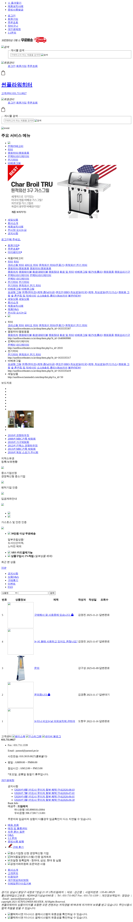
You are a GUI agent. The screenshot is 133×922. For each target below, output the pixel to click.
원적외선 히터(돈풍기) (52, 265)
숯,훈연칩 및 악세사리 (23, 295)
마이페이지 (14, 252)
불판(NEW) (74, 295)
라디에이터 (22, 278)
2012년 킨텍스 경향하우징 (23, 445)
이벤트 (12, 583)
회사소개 (13, 223)
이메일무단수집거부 (19, 883)
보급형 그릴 (14, 292)
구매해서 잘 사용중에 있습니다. (52, 614)
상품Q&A (13, 577)
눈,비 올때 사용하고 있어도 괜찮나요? (56, 641)
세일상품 (13, 219)
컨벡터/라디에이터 (18, 156)
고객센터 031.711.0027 (14, 93)
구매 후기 (18, 847)
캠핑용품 (108, 271)
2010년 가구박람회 (18, 442)
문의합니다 (41, 694)
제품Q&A (13, 309)
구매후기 (13, 580)
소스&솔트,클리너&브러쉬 (52, 295)
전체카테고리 (15, 146)
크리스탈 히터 (16, 265)
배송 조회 (13, 825)
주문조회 (13, 22)
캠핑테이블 (25, 271)
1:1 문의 (12, 838)
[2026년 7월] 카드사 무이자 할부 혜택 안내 (44, 793)
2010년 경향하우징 (18, 435)
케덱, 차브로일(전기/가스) (103, 292)
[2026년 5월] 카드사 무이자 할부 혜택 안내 (44, 800)
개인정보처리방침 (18, 880)
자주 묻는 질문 (16, 831)
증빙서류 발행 (16, 841)
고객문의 (13, 873)
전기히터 (13, 159)
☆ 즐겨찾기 (14, 2)
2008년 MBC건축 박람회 (22, 438)
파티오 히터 (31, 265)
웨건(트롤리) (95, 271)
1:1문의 (12, 32)
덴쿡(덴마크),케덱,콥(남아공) (38, 292)
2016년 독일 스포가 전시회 (23, 452)
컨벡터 (12, 278)
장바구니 (13, 25)
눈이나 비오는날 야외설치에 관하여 (54, 721)
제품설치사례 (15, 6)
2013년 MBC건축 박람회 (22, 449)
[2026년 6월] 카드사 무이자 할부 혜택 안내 (44, 796)
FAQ (10, 587)
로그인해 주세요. (11, 239)
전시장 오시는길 (17, 230)
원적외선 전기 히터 (76, 265)
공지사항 (13, 233)
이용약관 (13, 876)
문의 (36, 668)
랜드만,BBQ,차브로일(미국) (72, 292)
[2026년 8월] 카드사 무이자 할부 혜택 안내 (44, 789)
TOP (3, 567)
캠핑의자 (13, 271)
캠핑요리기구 (122, 271)
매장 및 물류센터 (17, 828)
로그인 (12, 15)
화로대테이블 (40, 271)
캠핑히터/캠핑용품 (18, 153)
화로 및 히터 (67, 271)
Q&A (11, 835)
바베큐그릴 (14, 163)
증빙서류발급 (15, 9)
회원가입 (13, 19)
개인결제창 (14, 29)
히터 (10, 149)
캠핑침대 (54, 271)
